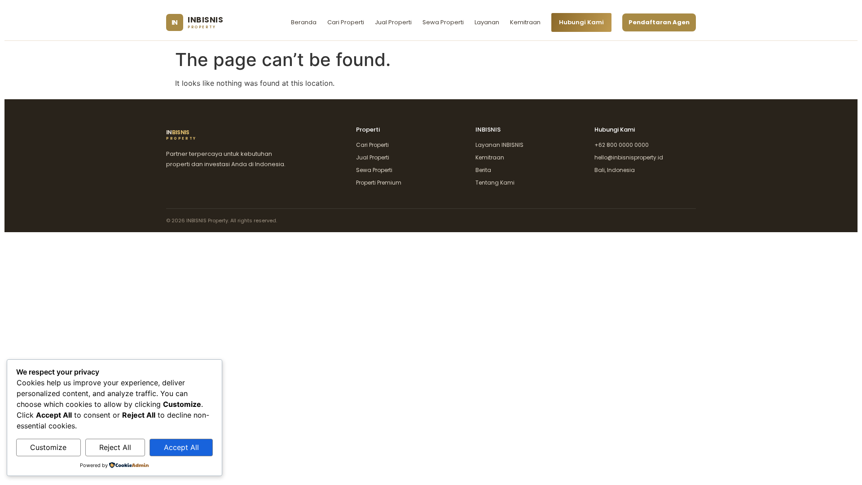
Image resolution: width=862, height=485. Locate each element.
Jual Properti (393, 22)
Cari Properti (345, 22)
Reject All (115, 447)
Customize (48, 447)
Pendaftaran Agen (659, 22)
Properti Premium (378, 182)
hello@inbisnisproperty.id (628, 157)
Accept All (181, 447)
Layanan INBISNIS (499, 145)
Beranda (304, 22)
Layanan (487, 22)
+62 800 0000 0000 (621, 145)
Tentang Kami (495, 182)
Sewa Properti (443, 22)
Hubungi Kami (581, 22)
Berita (483, 170)
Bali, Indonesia (614, 170)
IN (181, 135)
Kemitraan (525, 22)
